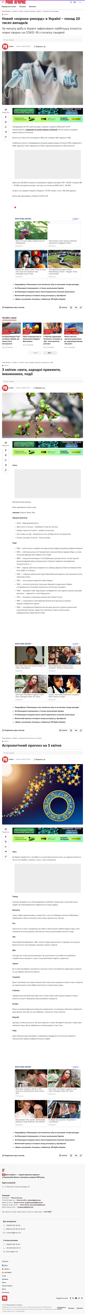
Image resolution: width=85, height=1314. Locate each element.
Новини (6, 14)
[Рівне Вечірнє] (19, 2)
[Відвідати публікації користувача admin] (5, 46)
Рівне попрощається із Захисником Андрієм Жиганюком (32, 339)
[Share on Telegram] (5, 131)
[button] (4, 2)
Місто (32, 330)
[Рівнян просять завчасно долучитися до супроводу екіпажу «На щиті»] (73, 328)
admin (11, 46)
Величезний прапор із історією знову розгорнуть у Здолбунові (40, 295)
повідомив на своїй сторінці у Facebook (41, 130)
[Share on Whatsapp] (5, 126)
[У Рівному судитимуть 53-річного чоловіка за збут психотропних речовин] (53, 328)
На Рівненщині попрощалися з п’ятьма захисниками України (39, 288)
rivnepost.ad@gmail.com (25, 1207)
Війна (25, 330)
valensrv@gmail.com (34, 1200)
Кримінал (48, 330)
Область (13, 330)
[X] (73, 1298)
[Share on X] (5, 121)
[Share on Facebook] (5, 117)
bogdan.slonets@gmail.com (34, 1202)
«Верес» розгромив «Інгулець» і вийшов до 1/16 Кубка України (40, 299)
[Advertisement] (48, 164)
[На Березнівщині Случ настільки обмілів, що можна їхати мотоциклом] (11, 328)
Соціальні (6, 333)
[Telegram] (81, 1298)
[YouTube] (76, 1298)
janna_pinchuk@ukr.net (37, 1204)
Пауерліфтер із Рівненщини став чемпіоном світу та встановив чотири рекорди (47, 284)
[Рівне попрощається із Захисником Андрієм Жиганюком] (32, 328)
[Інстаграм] (79, 1298)
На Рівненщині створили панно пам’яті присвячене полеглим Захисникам (45, 292)
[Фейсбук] (70, 1298)
